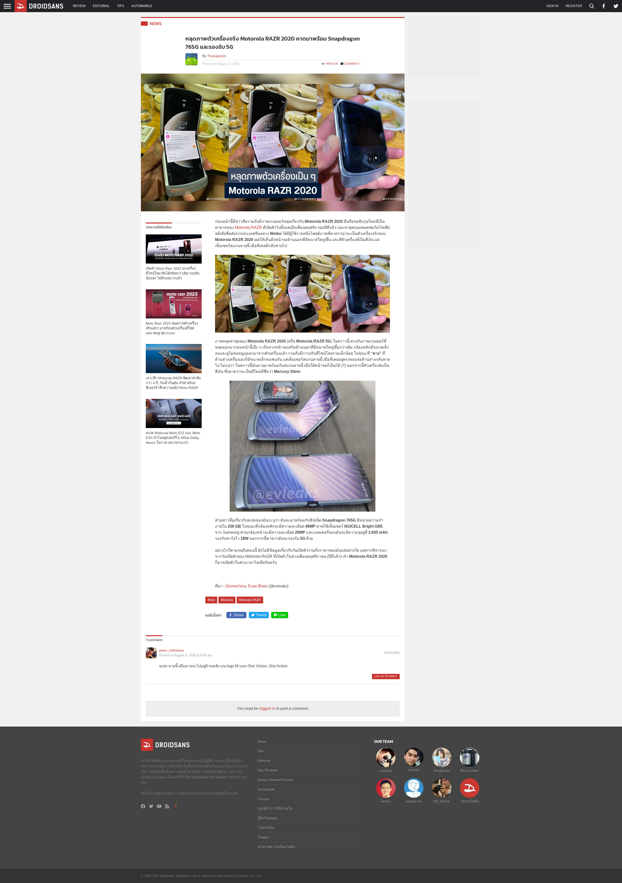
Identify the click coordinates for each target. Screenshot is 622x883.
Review (79, 6)
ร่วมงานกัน (266, 828)
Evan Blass (258, 586)
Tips (120, 6)
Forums (263, 799)
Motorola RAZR (248, 227)
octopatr (386, 770)
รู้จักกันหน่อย (267, 818)
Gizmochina (235, 586)
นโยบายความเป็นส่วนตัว (276, 847)
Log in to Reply (385, 676)
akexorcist (414, 801)
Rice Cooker (469, 770)
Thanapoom (216, 56)
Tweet (261, 615)
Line (282, 615)
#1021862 (392, 653)
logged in (267, 708)
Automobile (141, 6)
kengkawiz (442, 770)
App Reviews (267, 770)
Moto (211, 600)
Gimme (413, 770)
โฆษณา (263, 837)
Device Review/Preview (275, 780)
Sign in (552, 6)
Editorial (101, 6)
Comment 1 (352, 63)
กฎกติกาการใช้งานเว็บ (275, 808)
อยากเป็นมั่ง (470, 801)
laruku (385, 801)
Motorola (227, 600)
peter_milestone (171, 650)
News (156, 23)
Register (574, 6)
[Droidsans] (39, 6)
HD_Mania (441, 801)
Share (238, 615)
